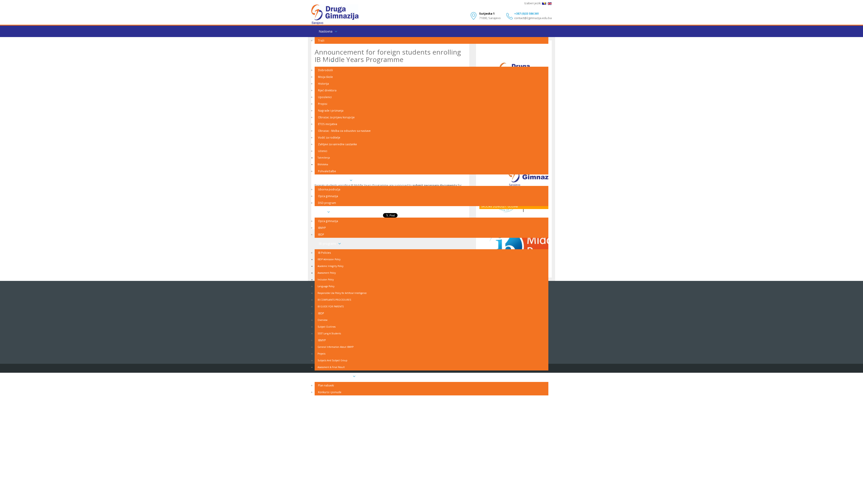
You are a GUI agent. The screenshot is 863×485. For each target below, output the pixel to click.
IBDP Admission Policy (329, 259)
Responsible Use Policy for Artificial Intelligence (342, 293)
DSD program (327, 203)
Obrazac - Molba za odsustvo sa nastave (344, 130)
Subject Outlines (327, 326)
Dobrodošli (325, 70)
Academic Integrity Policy (330, 266)
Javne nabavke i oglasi (335, 376)
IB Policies (324, 252)
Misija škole (325, 77)
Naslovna (325, 31)
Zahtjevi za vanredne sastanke (337, 144)
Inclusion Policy (326, 279)
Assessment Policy (327, 272)
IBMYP (322, 227)
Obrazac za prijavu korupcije (336, 117)
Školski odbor (328, 49)
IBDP (321, 234)
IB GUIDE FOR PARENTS (331, 306)
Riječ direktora (327, 90)
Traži (321, 40)
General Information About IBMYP (336, 346)
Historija (323, 83)
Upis (322, 212)
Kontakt (324, 401)
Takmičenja (324, 157)
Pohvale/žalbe (327, 171)
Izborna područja (329, 189)
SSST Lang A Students (329, 333)
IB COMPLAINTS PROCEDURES (334, 299)
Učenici (322, 151)
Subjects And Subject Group (332, 360)
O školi (324, 61)
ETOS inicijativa (327, 124)
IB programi (327, 243)
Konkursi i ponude (329, 392)
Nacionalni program (333, 180)
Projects (321, 353)
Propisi (322, 104)
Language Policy (326, 286)
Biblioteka (323, 164)
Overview (322, 320)
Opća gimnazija (328, 196)
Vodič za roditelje (329, 137)
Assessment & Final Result (331, 367)
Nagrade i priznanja (330, 110)
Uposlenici (325, 97)
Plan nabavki (326, 385)
